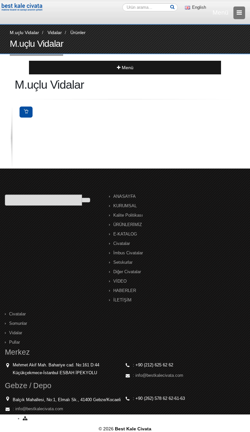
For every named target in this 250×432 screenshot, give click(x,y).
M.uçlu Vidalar (24, 32)
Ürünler (78, 32)
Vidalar (55, 32)
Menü (126, 67)
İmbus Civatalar (128, 253)
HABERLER (124, 290)
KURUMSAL (125, 206)
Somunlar (18, 323)
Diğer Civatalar (127, 272)
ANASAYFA (124, 196)
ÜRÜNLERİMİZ (127, 224)
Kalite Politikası (128, 215)
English (198, 7)
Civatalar (121, 243)
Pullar (14, 342)
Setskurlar (122, 262)
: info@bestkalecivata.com (158, 375)
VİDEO (120, 281)
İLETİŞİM (122, 300)
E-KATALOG (125, 234)
